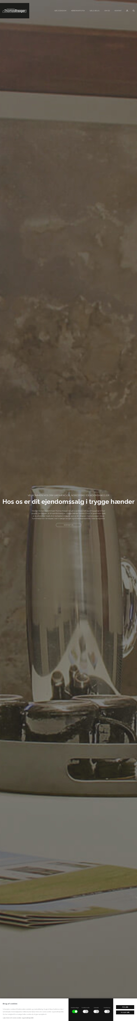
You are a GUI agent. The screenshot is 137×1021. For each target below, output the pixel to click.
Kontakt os (68, 525)
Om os (107, 11)
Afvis (125, 1007)
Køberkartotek (78, 11)
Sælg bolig (95, 11)
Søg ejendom (60, 11)
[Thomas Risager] (14, 10)
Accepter (125, 1012)
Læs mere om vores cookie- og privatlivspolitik (18, 1018)
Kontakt (118, 11)
